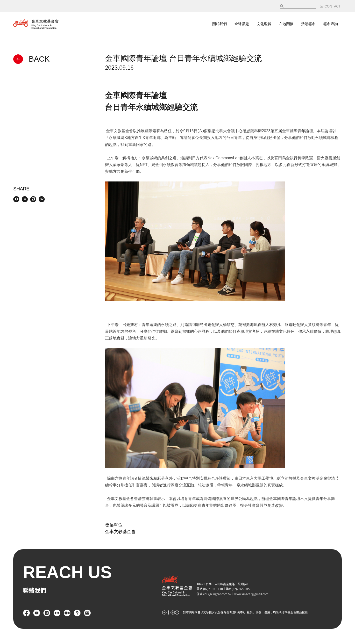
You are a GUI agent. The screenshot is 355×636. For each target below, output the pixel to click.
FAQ (77, 613)
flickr (57, 613)
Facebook (26, 613)
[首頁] (35, 24)
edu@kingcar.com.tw (217, 594)
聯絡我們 (87, 613)
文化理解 (264, 24)
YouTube (36, 613)
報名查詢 (330, 24)
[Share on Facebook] (16, 199)
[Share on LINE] (33, 199)
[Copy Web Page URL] (42, 199)
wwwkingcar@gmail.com (251, 594)
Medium (67, 613)
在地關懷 (286, 24)
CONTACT (333, 6)
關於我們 (219, 24)
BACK (39, 59)
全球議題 (241, 24)
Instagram (46, 613)
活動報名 (308, 24)
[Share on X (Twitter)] (25, 199)
